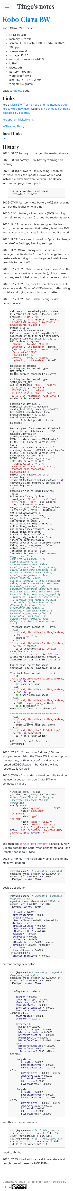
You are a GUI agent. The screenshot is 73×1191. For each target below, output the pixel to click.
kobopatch (9, 119)
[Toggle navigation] (7, 6)
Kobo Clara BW (26, 19)
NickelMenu (25, 119)
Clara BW (16, 104)
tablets (17, 90)
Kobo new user (20, 108)
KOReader (9, 126)
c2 (4, 139)
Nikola (7, 1187)
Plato (19, 126)
